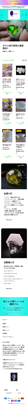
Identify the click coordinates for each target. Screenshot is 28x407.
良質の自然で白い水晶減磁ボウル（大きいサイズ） (20, 114)
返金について (6, 330)
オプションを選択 (7, 93)
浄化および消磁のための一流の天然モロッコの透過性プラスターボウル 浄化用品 (20, 146)
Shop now (9, 219)
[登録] (23, 314)
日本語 (19, 393)
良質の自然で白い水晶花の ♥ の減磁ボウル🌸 (7, 145)
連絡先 (4, 323)
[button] (1, 14)
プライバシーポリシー (8, 336)
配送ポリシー (6, 326)
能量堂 (12, 403)
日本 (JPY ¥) (9, 393)
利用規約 (5, 333)
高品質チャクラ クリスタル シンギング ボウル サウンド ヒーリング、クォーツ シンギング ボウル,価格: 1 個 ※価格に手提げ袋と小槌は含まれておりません (20, 82)
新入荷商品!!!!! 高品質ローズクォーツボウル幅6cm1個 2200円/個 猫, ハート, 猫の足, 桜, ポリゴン (7, 81)
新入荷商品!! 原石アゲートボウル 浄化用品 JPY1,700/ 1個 (7, 114)
